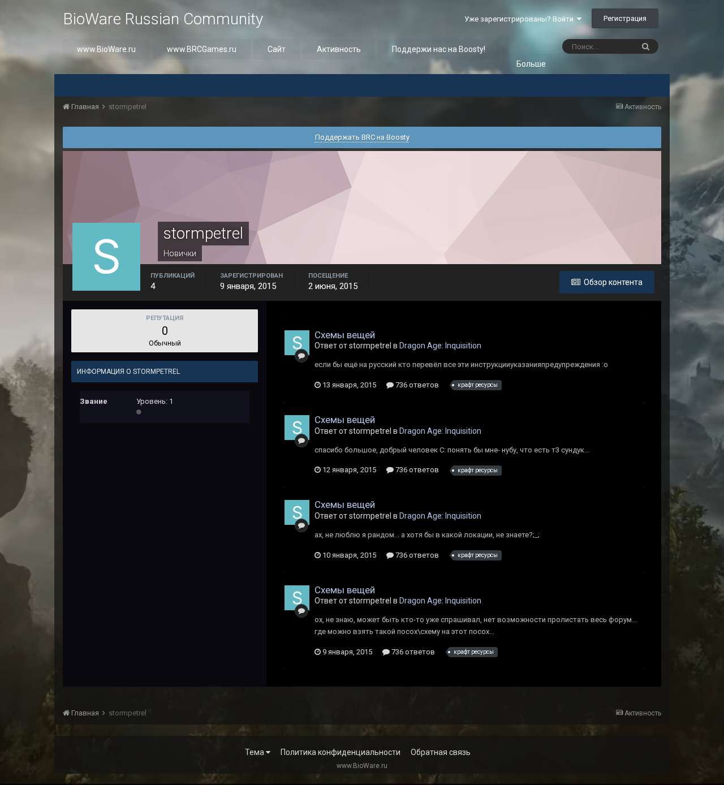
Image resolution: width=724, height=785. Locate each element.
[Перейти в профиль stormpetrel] (297, 342)
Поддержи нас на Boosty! (438, 49)
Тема (255, 752)
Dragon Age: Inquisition (440, 345)
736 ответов (416, 385)
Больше (531, 63)
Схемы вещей (344, 334)
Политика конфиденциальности (340, 752)
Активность (339, 49)
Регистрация (625, 18)
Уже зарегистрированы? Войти (520, 19)
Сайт (277, 49)
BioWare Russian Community (163, 19)
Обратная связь (441, 752)
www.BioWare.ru (106, 49)
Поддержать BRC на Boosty (362, 137)
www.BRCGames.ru (201, 49)
